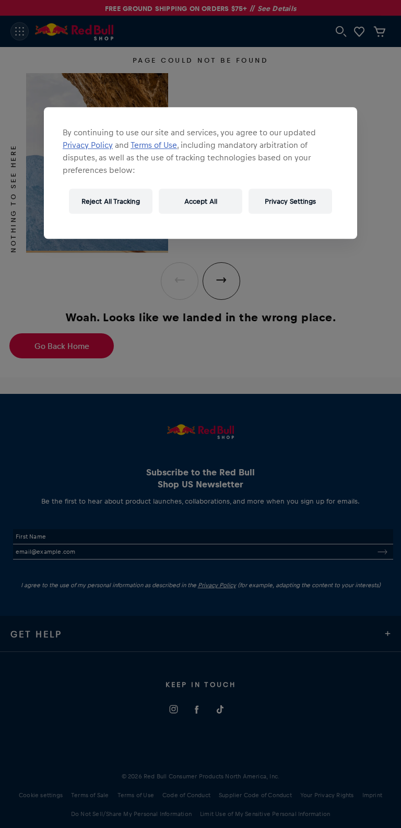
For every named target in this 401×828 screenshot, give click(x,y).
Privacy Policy (88, 144)
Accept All (200, 200)
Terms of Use (154, 144)
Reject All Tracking (110, 200)
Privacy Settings (290, 200)
